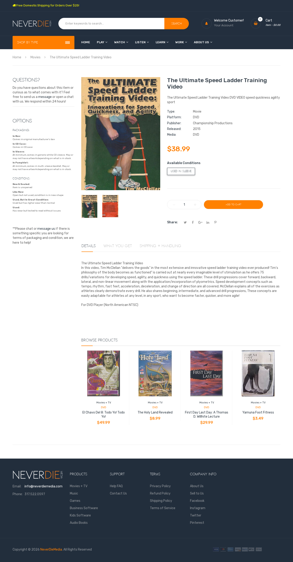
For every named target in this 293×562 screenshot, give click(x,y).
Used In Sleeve (181, 171)
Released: (174, 129)
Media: (171, 135)
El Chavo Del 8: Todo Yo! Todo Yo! (103, 415)
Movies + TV (103, 402)
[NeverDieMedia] (32, 23)
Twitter (195, 515)
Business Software (84, 508)
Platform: (174, 117)
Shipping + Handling (160, 246)
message (45, 97)
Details (88, 246)
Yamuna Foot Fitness (258, 412)
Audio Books (79, 523)
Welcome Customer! (229, 20)
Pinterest (197, 523)
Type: (171, 111)
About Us (196, 486)
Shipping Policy (161, 501)
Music (74, 493)
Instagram (197, 508)
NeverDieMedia (51, 549)
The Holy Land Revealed (155, 412)
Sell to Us (197, 493)
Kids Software (80, 515)
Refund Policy (160, 493)
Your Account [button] (223, 25)
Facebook (197, 501)
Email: (17, 486)
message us (46, 229)
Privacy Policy (160, 486)
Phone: (18, 494)
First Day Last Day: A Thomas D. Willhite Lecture (206, 415)
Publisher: (174, 123)
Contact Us (118, 493)
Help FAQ (116, 486)
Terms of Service (162, 508)
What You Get (117, 246)
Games (75, 501)
